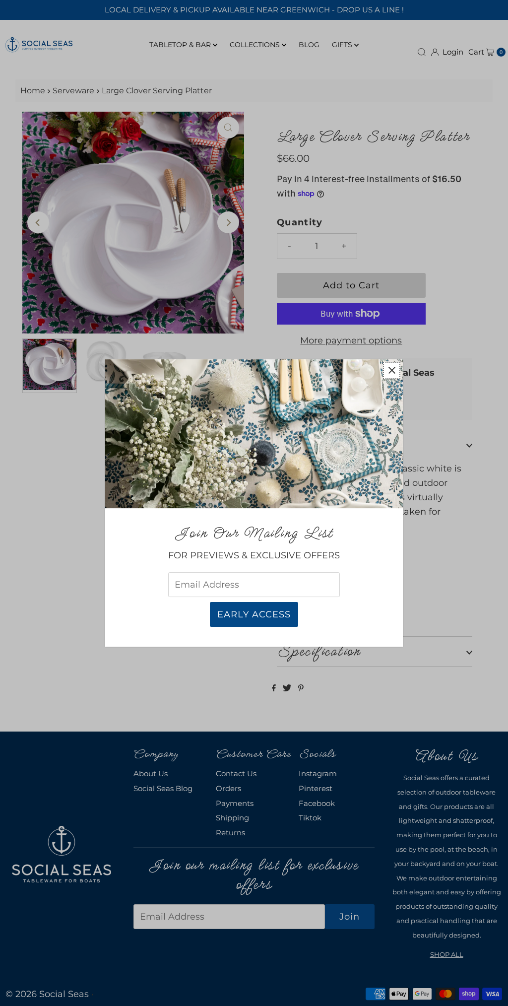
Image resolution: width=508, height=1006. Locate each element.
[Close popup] (391, 370)
